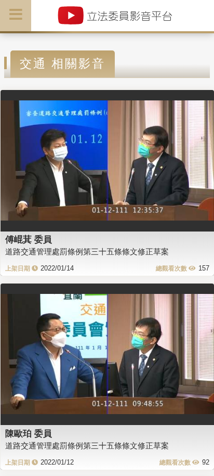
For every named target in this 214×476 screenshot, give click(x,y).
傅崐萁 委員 (28, 239)
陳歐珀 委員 (28, 433)
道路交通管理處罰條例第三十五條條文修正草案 (87, 251)
